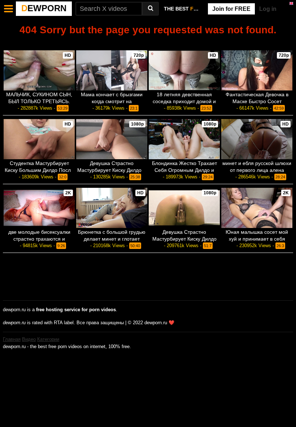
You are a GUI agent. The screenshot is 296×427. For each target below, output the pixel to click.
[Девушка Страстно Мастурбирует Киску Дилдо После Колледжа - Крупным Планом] (184, 208)
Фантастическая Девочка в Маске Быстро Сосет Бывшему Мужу (257, 101)
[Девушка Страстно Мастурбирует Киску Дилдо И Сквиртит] (111, 139)
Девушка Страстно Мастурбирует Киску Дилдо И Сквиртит (112, 170)
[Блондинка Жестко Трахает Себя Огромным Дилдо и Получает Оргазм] (184, 139)
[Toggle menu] (8, 8)
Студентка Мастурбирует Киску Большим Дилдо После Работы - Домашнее (39, 170)
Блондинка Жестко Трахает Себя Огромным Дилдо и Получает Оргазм (184, 170)
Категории (48, 339)
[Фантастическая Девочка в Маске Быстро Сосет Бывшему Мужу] (256, 70)
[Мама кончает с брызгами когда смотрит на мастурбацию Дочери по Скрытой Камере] (111, 70)
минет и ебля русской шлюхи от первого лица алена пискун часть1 (256, 170)
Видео (29, 339)
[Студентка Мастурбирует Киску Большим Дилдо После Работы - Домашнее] (39, 139)
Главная (12, 339)
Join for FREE (231, 9)
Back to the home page (148, 42)
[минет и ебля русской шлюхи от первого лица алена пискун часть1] (256, 139)
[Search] (150, 9)
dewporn (43, 8)
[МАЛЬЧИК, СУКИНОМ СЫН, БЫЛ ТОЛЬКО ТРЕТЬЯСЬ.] (39, 70)
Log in (268, 9)
